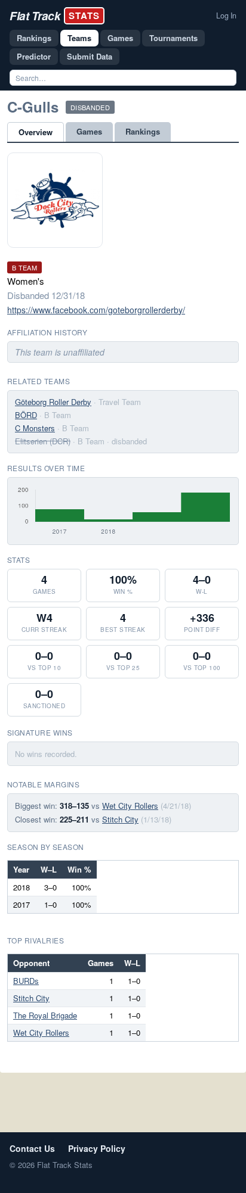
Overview (36, 132)
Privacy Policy (96, 1148)
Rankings (34, 37)
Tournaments (173, 37)
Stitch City (120, 819)
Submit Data (89, 56)
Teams (79, 37)
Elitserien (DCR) (42, 441)
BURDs (26, 980)
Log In (226, 15)
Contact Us (32, 1148)
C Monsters (35, 428)
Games (120, 37)
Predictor (34, 56)
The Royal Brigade (45, 1015)
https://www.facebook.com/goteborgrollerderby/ (96, 310)
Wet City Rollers (130, 805)
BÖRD (26, 414)
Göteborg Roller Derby (53, 401)
